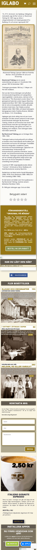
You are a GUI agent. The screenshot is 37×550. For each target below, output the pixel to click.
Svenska (23, 549)
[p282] (18, 398)
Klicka (13, 75)
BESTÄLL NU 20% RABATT (18, 249)
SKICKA (30, 449)
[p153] (18, 322)
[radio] (10, 200)
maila (30, 242)
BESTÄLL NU (18, 521)
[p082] (18, 360)
